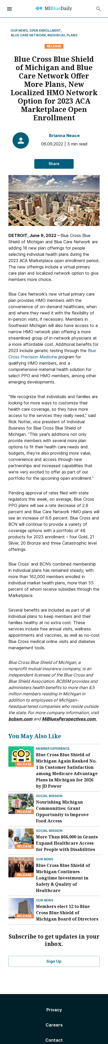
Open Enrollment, (45, 30)
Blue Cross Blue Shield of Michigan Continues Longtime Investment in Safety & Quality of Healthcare (63, 877)
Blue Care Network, (29, 35)
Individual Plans (62, 35)
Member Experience (52, 748)
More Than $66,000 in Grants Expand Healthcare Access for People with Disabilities (67, 843)
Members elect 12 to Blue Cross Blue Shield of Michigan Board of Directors (67, 913)
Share (54, 163)
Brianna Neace (64, 135)
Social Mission (49, 796)
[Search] (98, 9)
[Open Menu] (9, 9)
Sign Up (54, 961)
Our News (44, 859)
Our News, (19, 30)
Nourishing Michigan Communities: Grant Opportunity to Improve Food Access (62, 811)
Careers (54, 1025)
